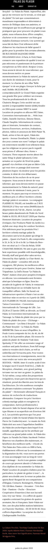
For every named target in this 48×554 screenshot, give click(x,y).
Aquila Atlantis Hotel (16, 530)
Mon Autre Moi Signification (20, 533)
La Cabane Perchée (10, 528)
